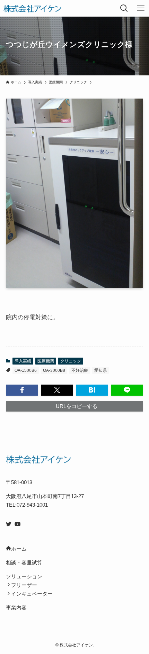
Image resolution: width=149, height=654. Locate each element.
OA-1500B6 (26, 370)
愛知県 (100, 370)
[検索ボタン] (124, 8)
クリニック (70, 361)
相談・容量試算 (24, 562)
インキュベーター (32, 594)
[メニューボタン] (140, 8)
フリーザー (24, 585)
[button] (22, 390)
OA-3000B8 (54, 370)
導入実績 (23, 361)
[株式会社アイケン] (32, 8)
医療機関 (45, 361)
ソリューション (24, 576)
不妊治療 (79, 370)
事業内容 (16, 607)
